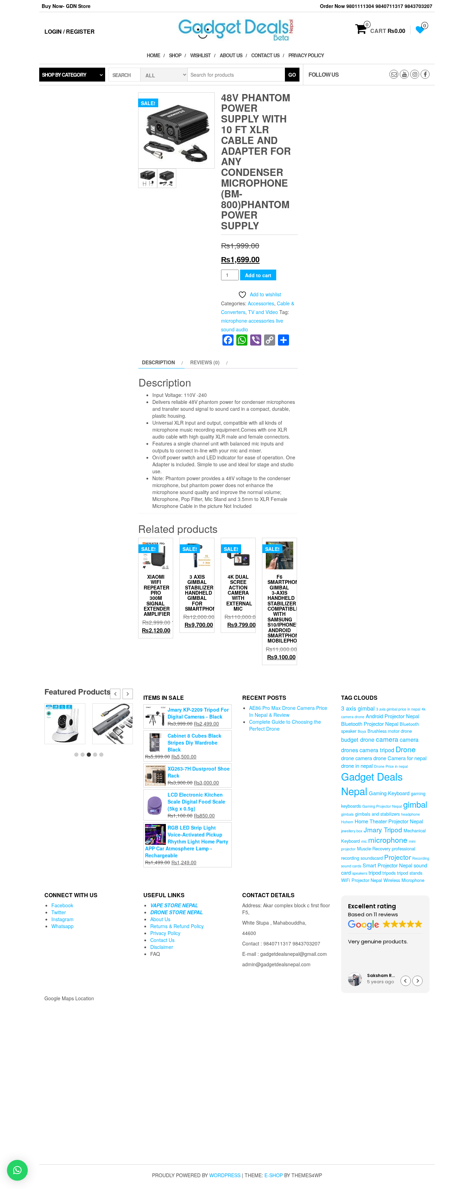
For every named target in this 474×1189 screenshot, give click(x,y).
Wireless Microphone (403, 880)
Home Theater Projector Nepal (389, 821)
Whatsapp (62, 926)
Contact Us (265, 55)
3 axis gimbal (358, 708)
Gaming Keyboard (389, 793)
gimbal (415, 804)
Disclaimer (161, 946)
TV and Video (263, 311)
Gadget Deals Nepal (372, 783)
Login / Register (69, 31)
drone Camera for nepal (399, 758)
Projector (397, 856)
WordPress (224, 1175)
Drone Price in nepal (391, 766)
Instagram (62, 919)
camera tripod (376, 750)
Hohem (347, 821)
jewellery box (351, 830)
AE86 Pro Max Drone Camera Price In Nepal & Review (288, 711)
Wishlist (200, 55)
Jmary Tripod (383, 829)
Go (292, 74)
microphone (387, 839)
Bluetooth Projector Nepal (369, 723)
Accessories (261, 303)
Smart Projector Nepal (387, 865)
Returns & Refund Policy (177, 926)
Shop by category (64, 74)
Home (153, 55)
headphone (410, 814)
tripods (389, 872)
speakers (359, 873)
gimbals (347, 814)
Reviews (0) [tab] (205, 362)
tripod (375, 872)
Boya (362, 731)
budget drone (357, 739)
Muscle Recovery (373, 848)
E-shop (273, 1175)
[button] (127, 694)
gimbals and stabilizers (377, 813)
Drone (406, 749)
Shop (175, 55)
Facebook (62, 905)
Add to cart (258, 275)
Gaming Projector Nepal (382, 806)
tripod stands (409, 872)
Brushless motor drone (389, 731)
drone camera (356, 758)
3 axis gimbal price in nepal (398, 709)
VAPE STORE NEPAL (174, 905)
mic (364, 841)
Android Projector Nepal (392, 716)
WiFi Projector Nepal (361, 880)
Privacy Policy (306, 55)
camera (387, 739)
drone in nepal (357, 765)
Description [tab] (158, 362)
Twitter (58, 912)
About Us (231, 55)
